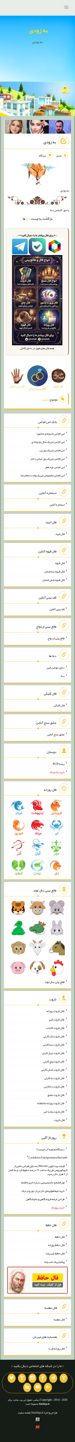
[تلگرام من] (53, 1378)
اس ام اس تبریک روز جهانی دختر (47, 458)
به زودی (38, 30)
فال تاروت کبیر (56, 1019)
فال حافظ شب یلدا (55, 1253)
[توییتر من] (12, 1378)
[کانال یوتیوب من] (38, 1387)
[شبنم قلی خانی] (16, 127)
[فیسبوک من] (43, 1378)
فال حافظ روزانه (56, 1245)
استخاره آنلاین (57, 504)
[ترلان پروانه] (38, 127)
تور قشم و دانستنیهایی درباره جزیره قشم (43, 1182)
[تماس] (22, 1378)
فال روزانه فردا (56, 1348)
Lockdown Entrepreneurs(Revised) (48, 1157)
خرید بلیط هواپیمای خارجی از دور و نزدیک (43, 1190)
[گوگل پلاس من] (48, 1387)
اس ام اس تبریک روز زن (52, 450)
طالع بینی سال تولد (55, 982)
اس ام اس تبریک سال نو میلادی (48, 442)
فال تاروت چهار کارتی (53, 1053)
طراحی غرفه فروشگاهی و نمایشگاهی (45, 1199)
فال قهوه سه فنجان (54, 571)
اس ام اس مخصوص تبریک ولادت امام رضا (43, 475)
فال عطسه (59, 1319)
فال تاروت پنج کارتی (54, 1061)
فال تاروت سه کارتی (54, 1044)
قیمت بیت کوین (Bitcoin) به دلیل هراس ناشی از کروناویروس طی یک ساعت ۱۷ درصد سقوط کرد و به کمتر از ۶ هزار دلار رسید (37, 1170)
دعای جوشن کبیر (55, 667)
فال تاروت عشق (56, 1095)
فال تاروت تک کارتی (54, 1036)
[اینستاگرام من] (32, 1378)
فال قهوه (60, 563)
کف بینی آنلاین (57, 609)
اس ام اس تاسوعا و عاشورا (51, 433)
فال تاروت (59, 1120)
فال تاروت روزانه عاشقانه (51, 1103)
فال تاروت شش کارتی (53, 1069)
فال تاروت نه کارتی (54, 1078)
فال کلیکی (59, 705)
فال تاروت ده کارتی (54, 1086)
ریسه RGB (59, 763)
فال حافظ (60, 1236)
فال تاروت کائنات (55, 1028)
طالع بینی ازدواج (56, 638)
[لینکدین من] (27, 1387)
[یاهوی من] (64, 1378)
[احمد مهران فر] (60, 127)
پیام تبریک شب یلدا (54, 1262)
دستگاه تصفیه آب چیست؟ (50, 1149)
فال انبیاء (60, 534)
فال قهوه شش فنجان (53, 580)
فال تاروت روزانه (55, 1011)
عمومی (45, 399)
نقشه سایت (24, 1412)
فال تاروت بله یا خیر (54, 1111)
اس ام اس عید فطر (55, 467)
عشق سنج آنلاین (56, 734)
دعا (28, 218)
